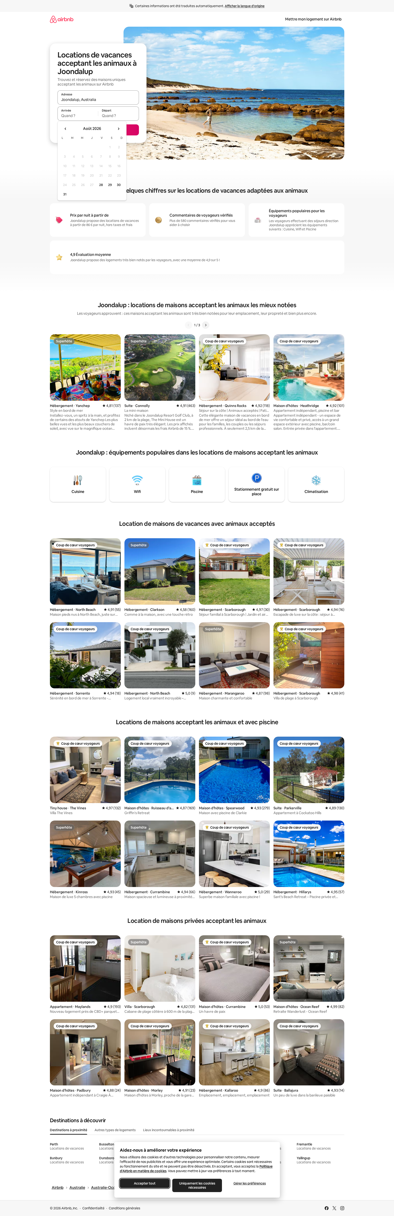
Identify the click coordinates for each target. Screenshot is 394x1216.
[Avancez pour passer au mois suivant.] (118, 128)
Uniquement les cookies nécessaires (197, 1185)
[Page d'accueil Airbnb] (61, 19)
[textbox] (78, 115)
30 (119, 185)
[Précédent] (188, 325)
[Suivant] (205, 325)
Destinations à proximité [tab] (68, 1130)
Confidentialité (93, 1208)
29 (110, 185)
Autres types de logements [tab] (115, 1130)
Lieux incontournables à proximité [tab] (168, 1130)
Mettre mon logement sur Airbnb (313, 19)
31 (64, 194)
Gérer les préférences (249, 1183)
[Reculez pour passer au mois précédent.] (65, 128)
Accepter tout (144, 1183)
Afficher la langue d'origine (245, 6)
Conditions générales (124, 1208)
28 (101, 185)
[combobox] (98, 99)
